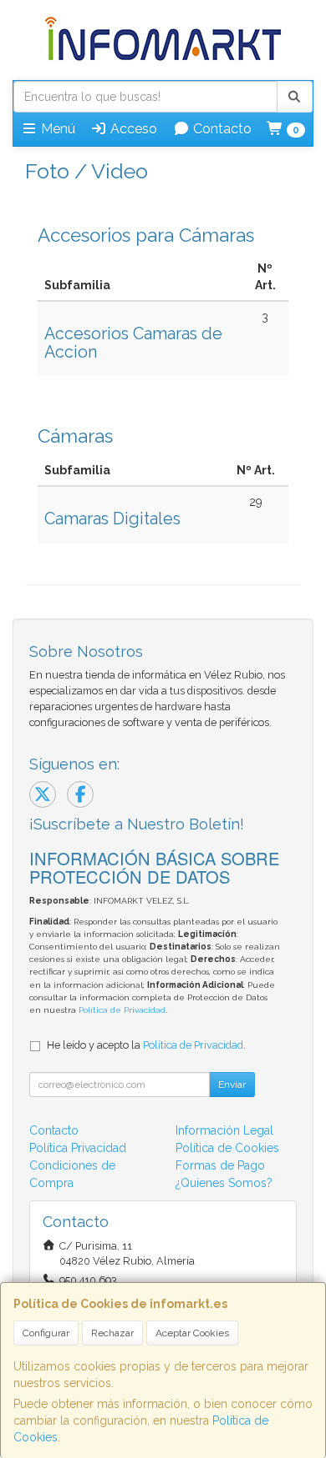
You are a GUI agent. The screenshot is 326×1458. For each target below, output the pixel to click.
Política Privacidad (77, 1148)
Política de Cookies (227, 1148)
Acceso (132, 129)
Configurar (46, 1333)
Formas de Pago (220, 1165)
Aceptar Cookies (192, 1333)
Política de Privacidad (122, 1010)
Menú (56, 129)
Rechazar (112, 1333)
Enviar (232, 1084)
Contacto (221, 129)
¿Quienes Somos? (224, 1183)
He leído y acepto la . (146, 1045)
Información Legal (224, 1130)
